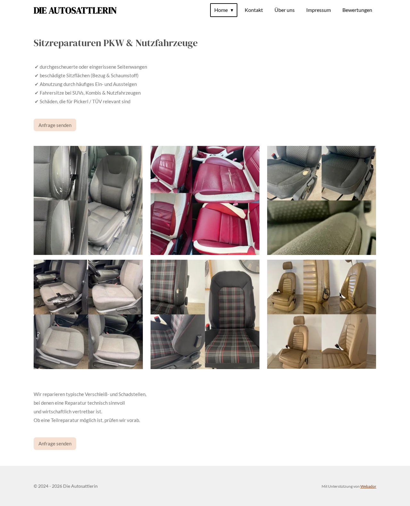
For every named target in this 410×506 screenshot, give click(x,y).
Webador (368, 486)
